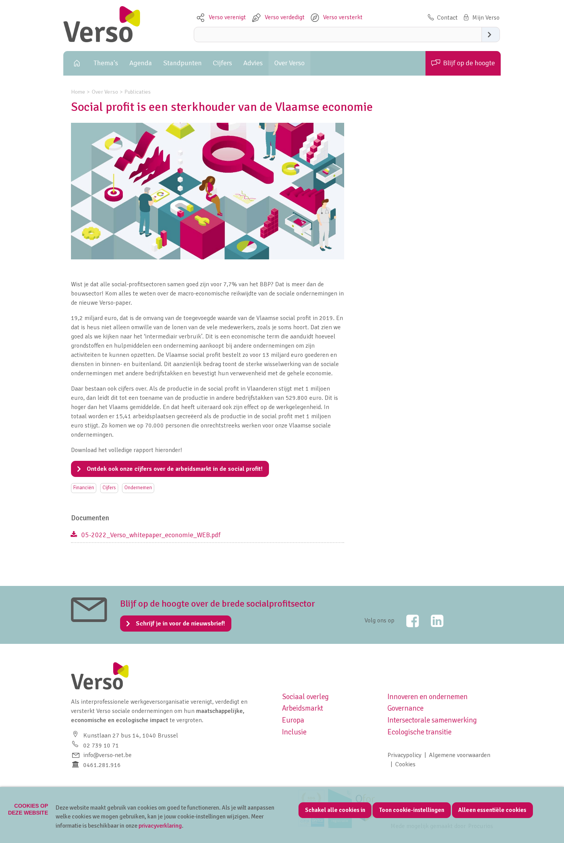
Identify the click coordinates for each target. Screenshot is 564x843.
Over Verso (289, 63)
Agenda (140, 63)
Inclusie (294, 732)
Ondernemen (138, 488)
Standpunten (182, 63)
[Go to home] (101, 40)
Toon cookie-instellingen (411, 810)
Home (75, 63)
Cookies (405, 764)
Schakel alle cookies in (335, 810)
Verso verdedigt (285, 17)
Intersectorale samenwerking (432, 720)
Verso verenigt (227, 17)
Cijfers (222, 63)
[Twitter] (407, 621)
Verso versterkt (343, 17)
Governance (406, 708)
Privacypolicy (404, 755)
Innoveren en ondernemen (428, 696)
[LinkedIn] (432, 621)
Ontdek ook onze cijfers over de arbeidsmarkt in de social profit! (174, 469)
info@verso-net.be (107, 755)
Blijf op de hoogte (469, 63)
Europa (293, 720)
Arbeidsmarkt (302, 708)
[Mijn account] (480, 17)
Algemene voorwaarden (459, 755)
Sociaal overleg (305, 696)
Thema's (106, 63)
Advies (253, 63)
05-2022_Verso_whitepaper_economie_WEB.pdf (151, 535)
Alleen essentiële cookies (492, 810)
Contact (447, 17)
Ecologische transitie (420, 732)
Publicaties (137, 91)
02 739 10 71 (101, 745)
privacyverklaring (160, 826)
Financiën (83, 488)
